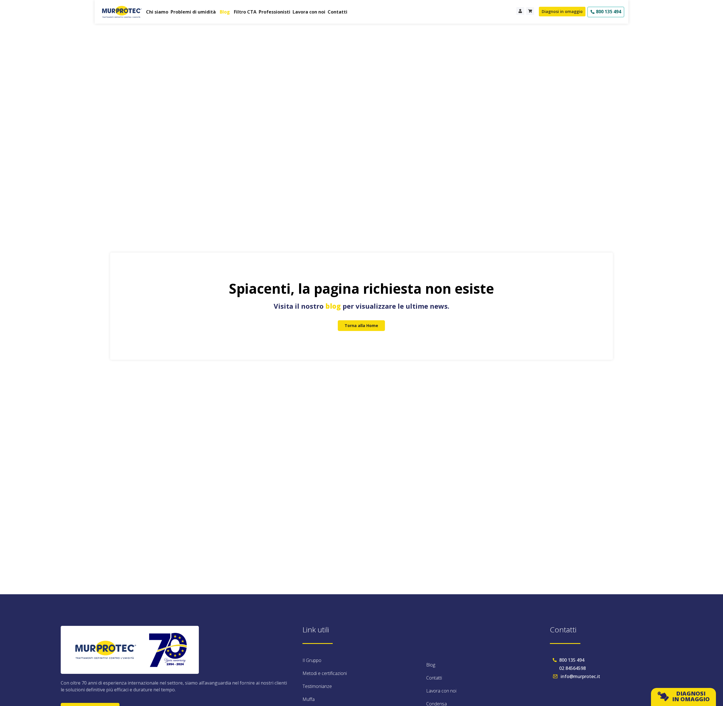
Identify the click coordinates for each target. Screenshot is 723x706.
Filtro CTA (245, 12)
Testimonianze (317, 686)
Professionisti (274, 12)
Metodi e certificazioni (324, 673)
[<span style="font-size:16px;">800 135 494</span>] (592, 12)
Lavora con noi (309, 12)
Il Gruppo (311, 660)
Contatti (337, 12)
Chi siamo (157, 12)
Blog (225, 12)
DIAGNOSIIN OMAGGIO (691, 696)
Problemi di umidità (193, 12)
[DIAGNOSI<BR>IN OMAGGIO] (663, 696)
